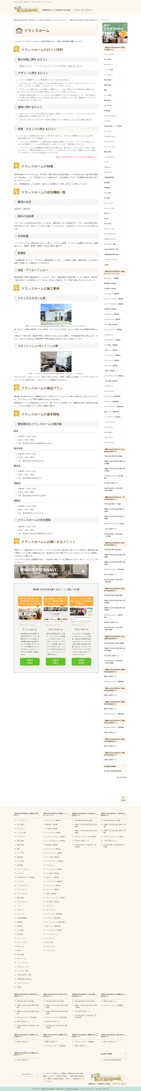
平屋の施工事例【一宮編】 (112, 504)
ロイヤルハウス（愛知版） (112, 319)
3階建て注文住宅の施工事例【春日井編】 (114, 609)
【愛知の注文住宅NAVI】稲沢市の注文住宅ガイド (114, 544)
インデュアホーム (110, 422)
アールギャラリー (110, 136)
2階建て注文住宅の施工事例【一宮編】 (114, 510)
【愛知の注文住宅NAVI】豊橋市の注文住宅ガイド (114, 671)
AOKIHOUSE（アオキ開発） (113, 126)
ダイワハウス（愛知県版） (112, 396)
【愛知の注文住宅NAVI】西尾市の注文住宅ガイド (114, 689)
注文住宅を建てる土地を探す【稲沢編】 (113, 581)
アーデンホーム (109, 442)
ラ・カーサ (107, 131)
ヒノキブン (107, 121)
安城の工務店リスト (110, 759)
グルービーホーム (110, 116)
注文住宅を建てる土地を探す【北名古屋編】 (113, 662)
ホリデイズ (107, 172)
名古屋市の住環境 (110, 766)
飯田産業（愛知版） (110, 283)
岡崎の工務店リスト (110, 732)
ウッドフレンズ (109, 146)
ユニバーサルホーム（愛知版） (114, 304)
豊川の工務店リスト (110, 746)
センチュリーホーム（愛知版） (114, 299)
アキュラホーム (109, 391)
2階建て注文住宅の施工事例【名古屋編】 (114, 462)
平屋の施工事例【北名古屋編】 (114, 643)
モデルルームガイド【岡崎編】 (114, 727)
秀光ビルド (107, 213)
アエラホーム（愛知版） (112, 314)
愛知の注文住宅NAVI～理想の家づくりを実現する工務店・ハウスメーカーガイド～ (33, 2)
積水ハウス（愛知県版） (112, 412)
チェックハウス (109, 208)
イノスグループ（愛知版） (112, 417)
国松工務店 (107, 80)
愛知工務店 (107, 152)
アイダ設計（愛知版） (111, 345)
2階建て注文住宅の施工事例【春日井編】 (114, 601)
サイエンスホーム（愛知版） (113, 329)
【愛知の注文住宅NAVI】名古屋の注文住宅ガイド (114, 450)
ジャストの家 (108, 69)
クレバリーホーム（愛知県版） (114, 406)
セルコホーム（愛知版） (112, 278)
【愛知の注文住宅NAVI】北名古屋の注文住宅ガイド (114, 637)
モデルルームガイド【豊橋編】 (114, 681)
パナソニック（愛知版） (112, 360)
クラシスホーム (109, 141)
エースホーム (108, 427)
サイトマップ (121, 777)
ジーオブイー (108, 75)
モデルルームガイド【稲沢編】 (114, 569)
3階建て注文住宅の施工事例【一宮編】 (114, 517)
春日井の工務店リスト (111, 622)
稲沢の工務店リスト (110, 574)
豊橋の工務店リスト (110, 676)
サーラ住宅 (107, 95)
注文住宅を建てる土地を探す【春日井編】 (113, 628)
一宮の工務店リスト (110, 529)
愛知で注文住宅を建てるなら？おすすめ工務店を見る (76, 157)
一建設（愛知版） (110, 370)
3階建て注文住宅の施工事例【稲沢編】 (114, 563)
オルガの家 (107, 105)
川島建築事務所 (109, 177)
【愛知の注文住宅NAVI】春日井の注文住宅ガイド (114, 589)
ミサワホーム (108, 386)
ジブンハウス (108, 437)
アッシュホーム (109, 54)
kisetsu (106, 218)
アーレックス (108, 203)
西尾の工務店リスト (110, 695)
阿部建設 (107, 188)
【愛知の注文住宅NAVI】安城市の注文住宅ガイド (114, 754)
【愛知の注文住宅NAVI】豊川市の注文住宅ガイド (114, 740)
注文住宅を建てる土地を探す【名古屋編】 (113, 489)
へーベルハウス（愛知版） (112, 355)
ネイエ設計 (107, 193)
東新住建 (107, 100)
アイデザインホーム (110, 259)
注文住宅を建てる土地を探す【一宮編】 (113, 535)
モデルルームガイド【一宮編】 (114, 523)
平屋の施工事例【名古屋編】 (113, 456)
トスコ (106, 162)
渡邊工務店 (107, 85)
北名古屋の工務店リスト (112, 655)
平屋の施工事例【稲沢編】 (112, 549)
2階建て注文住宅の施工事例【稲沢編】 (114, 556)
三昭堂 (106, 265)
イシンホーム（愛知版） (112, 293)
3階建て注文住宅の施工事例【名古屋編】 (114, 469)
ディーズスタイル (110, 234)
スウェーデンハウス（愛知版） (114, 376)
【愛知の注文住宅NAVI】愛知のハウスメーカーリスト (114, 272)
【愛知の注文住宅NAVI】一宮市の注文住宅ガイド (114, 498)
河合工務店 (107, 223)
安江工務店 (107, 59)
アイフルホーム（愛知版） (112, 340)
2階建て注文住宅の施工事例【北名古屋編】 (114, 649)
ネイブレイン (108, 64)
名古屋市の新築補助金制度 (112, 771)
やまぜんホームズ (110, 239)
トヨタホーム (108, 335)
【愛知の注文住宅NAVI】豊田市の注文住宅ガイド (114, 703)
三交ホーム (107, 167)
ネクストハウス (109, 229)
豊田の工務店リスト (110, 708)
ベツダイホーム (109, 157)
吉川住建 (107, 198)
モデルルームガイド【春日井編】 (113, 616)
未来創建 (107, 111)
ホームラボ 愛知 (110, 244)
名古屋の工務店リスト (111, 483)
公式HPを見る (30, 661)
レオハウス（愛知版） (111, 365)
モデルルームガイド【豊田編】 (114, 714)
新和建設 (107, 182)
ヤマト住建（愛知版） (111, 324)
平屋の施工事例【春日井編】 (113, 595)
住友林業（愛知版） (110, 309)
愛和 (105, 90)
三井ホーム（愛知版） (111, 350)
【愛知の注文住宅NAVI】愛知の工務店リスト (114, 48)
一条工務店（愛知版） (111, 381)
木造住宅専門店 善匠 (111, 249)
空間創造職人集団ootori (111, 254)
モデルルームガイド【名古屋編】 (113, 477)
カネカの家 (107, 432)
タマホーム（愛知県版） (112, 401)
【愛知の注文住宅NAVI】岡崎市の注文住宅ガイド (114, 722)
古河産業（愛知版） (110, 288)
